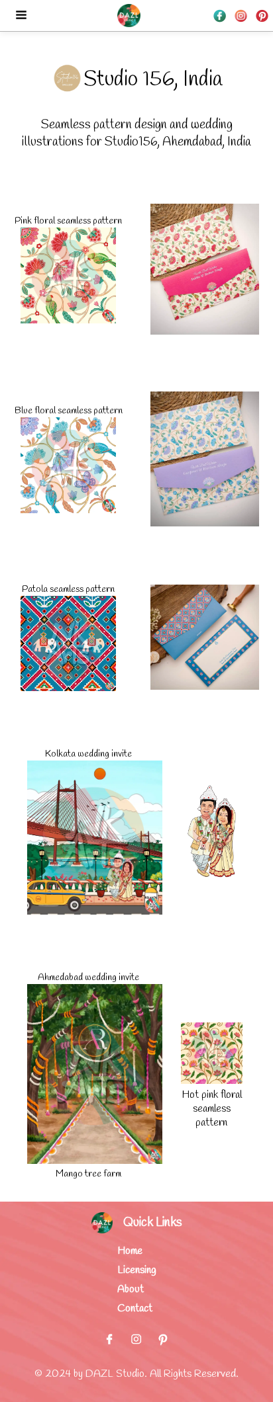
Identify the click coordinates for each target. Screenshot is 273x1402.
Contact (134, 1308)
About (130, 1289)
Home (129, 1251)
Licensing (136, 1270)
